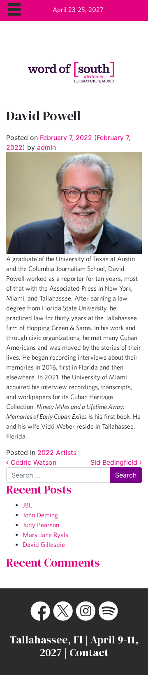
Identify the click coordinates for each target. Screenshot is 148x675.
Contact (89, 652)
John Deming (40, 515)
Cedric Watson (32, 462)
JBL (27, 505)
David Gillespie (44, 544)
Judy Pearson (41, 524)
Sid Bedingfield (114, 462)
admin (45, 147)
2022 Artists (56, 452)
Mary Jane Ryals (45, 534)
